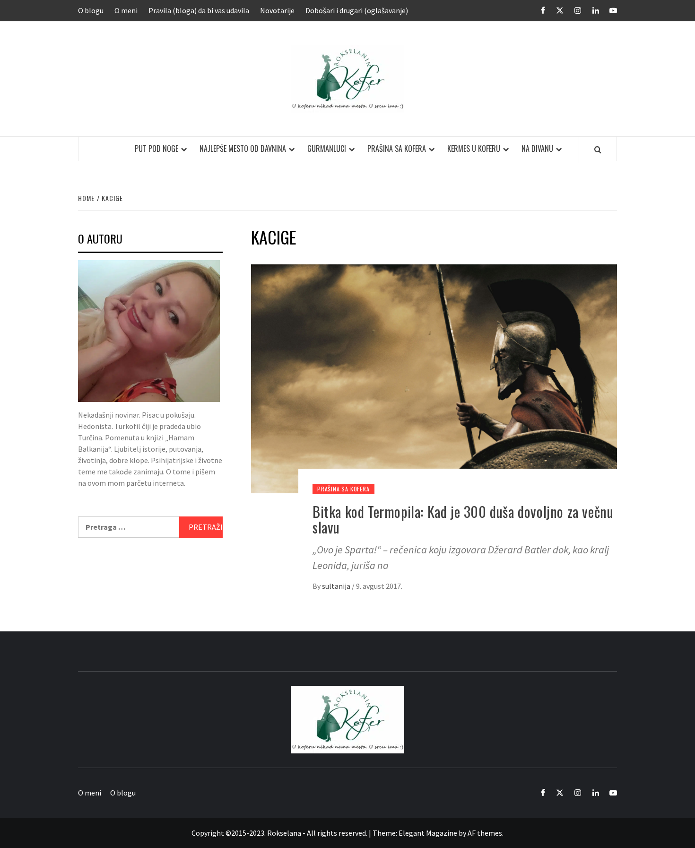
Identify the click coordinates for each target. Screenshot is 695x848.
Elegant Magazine (428, 833)
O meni (126, 10)
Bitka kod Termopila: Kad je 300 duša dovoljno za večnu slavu (463, 519)
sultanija (337, 586)
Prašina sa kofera (396, 148)
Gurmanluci (326, 148)
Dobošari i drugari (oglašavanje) (356, 10)
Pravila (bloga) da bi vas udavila (198, 10)
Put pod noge (156, 148)
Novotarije (277, 10)
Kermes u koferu (473, 148)
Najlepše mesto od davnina (243, 148)
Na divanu (537, 148)
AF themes (485, 833)
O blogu (91, 10)
